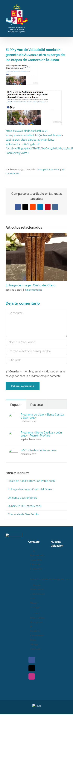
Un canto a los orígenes (22, 497)
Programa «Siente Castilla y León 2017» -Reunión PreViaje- (41, 434)
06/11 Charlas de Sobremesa (39, 450)
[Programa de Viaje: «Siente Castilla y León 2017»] (13, 415)
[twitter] (31, 668)
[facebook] (31, 660)
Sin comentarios (33, 290)
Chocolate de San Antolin (23, 514)
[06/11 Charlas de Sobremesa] (13, 450)
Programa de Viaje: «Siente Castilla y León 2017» (42, 416)
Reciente (36, 405)
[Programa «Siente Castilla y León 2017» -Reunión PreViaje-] (13, 433)
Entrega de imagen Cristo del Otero (30, 285)
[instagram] (31, 676)
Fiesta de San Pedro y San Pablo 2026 (31, 480)
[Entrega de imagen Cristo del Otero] (36, 234)
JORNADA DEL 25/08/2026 (24, 505)
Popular (16, 405)
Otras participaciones (48, 169)
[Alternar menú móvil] (65, 18)
